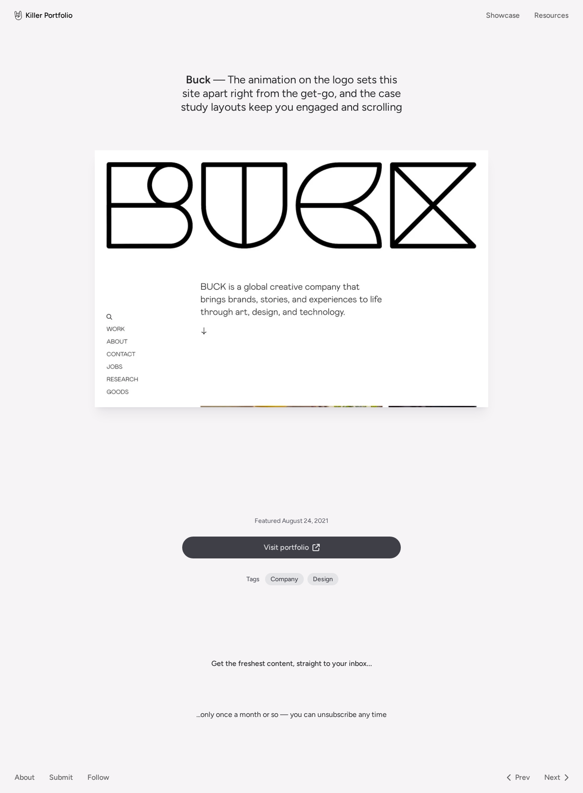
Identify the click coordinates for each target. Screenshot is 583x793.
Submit (61, 777)
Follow (98, 777)
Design (323, 579)
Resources (551, 15)
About (25, 777)
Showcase (503, 15)
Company (284, 579)
